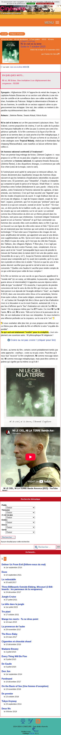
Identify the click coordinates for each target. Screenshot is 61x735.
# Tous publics (35, 39)
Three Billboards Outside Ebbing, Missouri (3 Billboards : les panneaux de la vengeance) (27, 588)
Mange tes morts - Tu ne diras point (20, 619)
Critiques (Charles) (17, 34)
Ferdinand (7, 679)
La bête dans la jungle (13, 604)
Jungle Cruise (9, 597)
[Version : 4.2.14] (35, 731)
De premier (7, 693)
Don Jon (6, 671)
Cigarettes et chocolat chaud (16, 641)
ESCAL (32, 733)
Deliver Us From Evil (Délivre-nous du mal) (24, 564)
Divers (4, 525)
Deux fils (6, 708)
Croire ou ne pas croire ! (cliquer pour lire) (33, 340)
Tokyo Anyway (9, 701)
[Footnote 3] (51, 184)
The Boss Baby (9, 634)
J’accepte (30, 3)
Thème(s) (6, 510)
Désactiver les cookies (45, 3)
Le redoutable (9, 579)
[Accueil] (30, 14)
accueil (4, 34)
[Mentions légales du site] (23, 723)
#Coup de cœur (6, 39)
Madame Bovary (10, 649)
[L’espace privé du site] (30, 723)
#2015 (44, 39)
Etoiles (4, 520)
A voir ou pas (7, 515)
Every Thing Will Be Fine (14, 656)
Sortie (4, 530)
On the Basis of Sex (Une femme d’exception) (25, 686)
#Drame (51, 39)
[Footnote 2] (53, 155)
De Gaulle (7, 664)
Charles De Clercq (51, 54)
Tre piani (6, 611)
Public (4, 505)
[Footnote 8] (2, 300)
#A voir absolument (21, 39)
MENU (49, 22)
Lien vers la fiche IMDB (18, 67)
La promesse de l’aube (13, 626)
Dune (4, 572)
